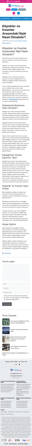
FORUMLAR (27, 18)
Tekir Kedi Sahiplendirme (5, 391)
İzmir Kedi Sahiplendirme (5, 404)
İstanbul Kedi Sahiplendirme (6, 401)
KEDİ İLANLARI (6, 18)
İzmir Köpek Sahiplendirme (21, 404)
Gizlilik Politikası (4, 411)
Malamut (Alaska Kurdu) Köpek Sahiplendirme (22, 393)
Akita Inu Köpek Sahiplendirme (22, 391)
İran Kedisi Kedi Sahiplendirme (7, 387)
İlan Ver (22, 1)
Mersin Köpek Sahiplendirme (22, 407)
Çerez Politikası (18, 411)
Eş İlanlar (16, 361)
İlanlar (11, 361)
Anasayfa (7, 361)
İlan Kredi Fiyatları (25, 411)
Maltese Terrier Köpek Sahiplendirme (23, 387)
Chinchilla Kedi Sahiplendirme (7, 390)
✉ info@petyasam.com (16, 373)
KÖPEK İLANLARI (17, 18)
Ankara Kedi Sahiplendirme (6, 402)
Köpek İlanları (13, 99)
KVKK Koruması (11, 411)
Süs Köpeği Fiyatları (20, 395)
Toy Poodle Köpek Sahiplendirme (22, 385)
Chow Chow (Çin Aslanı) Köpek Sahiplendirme (22, 389)
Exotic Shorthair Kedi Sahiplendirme (8, 388)
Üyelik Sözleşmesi (9, 414)
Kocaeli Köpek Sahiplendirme (22, 402)
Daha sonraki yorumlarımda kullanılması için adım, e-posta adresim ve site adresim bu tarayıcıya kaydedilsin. (16, 297)
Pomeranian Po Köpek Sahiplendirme (23, 384)
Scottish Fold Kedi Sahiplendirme (7, 385)
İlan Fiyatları (14, 9)
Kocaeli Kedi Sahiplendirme (6, 405)
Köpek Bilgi (7, 253)
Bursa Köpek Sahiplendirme (21, 405)
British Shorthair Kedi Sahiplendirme (8, 384)
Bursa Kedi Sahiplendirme (6, 407)
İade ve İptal (3, 414)
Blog (26, 361)
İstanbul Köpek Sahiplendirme (22, 401)
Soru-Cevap (21, 361)
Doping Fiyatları (22, 9)
